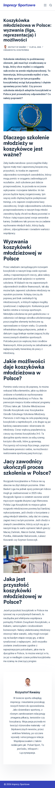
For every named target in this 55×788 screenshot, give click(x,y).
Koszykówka (23, 50)
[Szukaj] (50, 5)
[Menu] (45, 5)
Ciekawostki (9, 50)
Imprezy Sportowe (19, 5)
